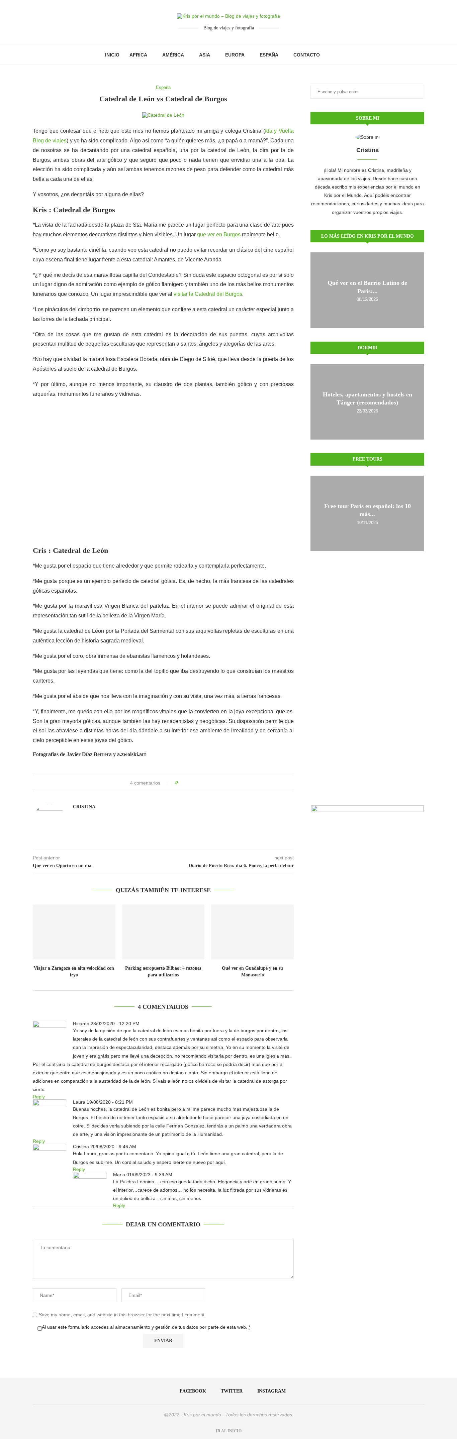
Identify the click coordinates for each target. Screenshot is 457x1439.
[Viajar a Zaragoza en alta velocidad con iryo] (74, 932)
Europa (235, 54)
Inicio (112, 54)
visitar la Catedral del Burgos (208, 294)
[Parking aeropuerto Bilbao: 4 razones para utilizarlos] (163, 932)
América (173, 54)
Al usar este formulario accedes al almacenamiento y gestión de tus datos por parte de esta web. (146, 1327)
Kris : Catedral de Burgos (74, 210)
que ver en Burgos (219, 234)
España (269, 54)
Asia (204, 54)
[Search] (349, 55)
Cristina (84, 806)
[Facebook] (332, 55)
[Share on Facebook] (185, 783)
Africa (138, 54)
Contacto (306, 54)
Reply (39, 1096)
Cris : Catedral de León (70, 550)
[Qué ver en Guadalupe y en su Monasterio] (252, 932)
